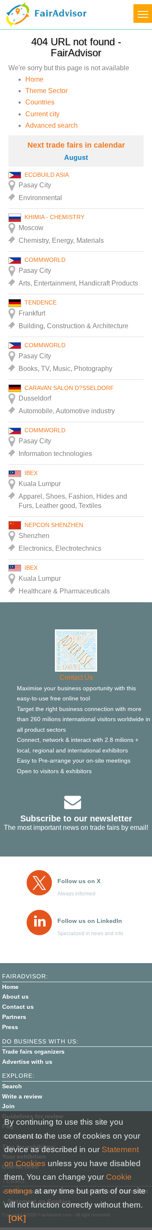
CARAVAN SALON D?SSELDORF (69, 387)
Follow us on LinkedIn (89, 920)
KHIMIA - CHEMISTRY (54, 217)
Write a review (22, 1096)
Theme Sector (46, 90)
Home (34, 79)
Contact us (18, 1006)
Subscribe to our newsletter (76, 818)
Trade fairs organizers (33, 1051)
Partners (14, 1016)
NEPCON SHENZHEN (53, 525)
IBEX (31, 472)
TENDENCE (40, 302)
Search (12, 1086)
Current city (42, 114)
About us (15, 996)
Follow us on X (78, 881)
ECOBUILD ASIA (46, 174)
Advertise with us (27, 1061)
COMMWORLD (44, 259)
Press (10, 1027)
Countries (39, 102)
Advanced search (51, 125)
